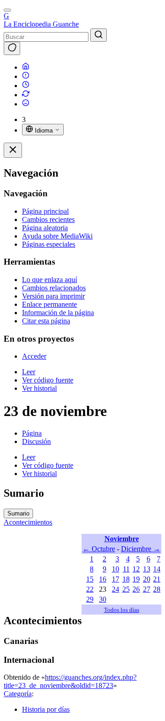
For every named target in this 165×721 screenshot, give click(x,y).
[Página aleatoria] (25, 104)
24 (115, 589)
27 (146, 589)
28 (156, 589)
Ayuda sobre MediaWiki (57, 236)
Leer (28, 372)
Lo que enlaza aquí (49, 279)
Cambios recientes (48, 219)
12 (136, 569)
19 (136, 579)
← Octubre (98, 549)
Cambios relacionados (54, 288)
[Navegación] (7, 10)
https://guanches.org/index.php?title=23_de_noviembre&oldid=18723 (70, 681)
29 (90, 599)
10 (115, 569)
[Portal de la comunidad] (25, 76)
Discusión (36, 441)
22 (90, 589)
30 (102, 599)
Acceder (34, 356)
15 (90, 579)
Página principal (45, 211)
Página (32, 433)
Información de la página (58, 312)
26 (136, 589)
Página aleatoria (45, 228)
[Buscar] (98, 35)
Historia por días (46, 709)
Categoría (18, 694)
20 (146, 579)
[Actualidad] (25, 85)
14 (156, 569)
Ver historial (39, 388)
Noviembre (121, 539)
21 (156, 579)
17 (115, 579)
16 (102, 579)
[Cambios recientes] (25, 95)
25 (126, 589)
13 (146, 569)
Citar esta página (46, 321)
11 (126, 569)
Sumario (18, 513)
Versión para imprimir (53, 296)
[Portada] (25, 67)
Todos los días (121, 609)
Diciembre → (140, 549)
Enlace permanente (49, 304)
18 (126, 579)
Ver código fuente (47, 380)
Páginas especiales (48, 244)
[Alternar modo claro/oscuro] (12, 48)
